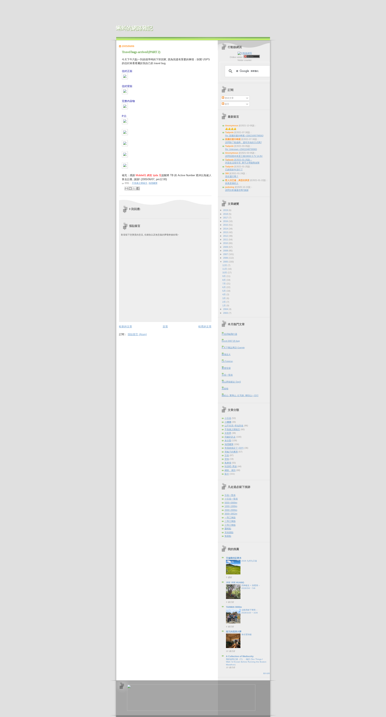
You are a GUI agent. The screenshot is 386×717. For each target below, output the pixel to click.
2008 (226, 250)
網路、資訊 (230, 470)
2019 (226, 210)
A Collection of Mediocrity (240, 656)
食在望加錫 (246, 634)
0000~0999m (231, 502)
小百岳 (228, 418)
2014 (226, 228)
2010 (226, 243)
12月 (225, 265)
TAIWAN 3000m (234, 607)
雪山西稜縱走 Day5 (231, 382)
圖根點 (228, 528)
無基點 (228, 536)
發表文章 (229, 98)
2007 (226, 254)
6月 (224, 287)
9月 (224, 276)
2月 (224, 302)
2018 (226, 214)
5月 (224, 291)
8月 (224, 280)
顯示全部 (266, 673)
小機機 (228, 422)
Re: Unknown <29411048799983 (241, 149)
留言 (226, 104)
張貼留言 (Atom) (137, 334)
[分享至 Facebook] (138, 188)
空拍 (227, 459)
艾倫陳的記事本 (233, 558)
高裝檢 (225, 388)
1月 (224, 305)
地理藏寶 (153, 183)
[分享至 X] (134, 188)
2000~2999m (231, 510)
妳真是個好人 (231, 183)
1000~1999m (231, 506)
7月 (224, 283)
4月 (224, 294)
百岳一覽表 (227, 375)
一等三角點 (230, 517)
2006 (226, 258)
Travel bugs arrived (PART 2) (141, 52)
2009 (226, 247)
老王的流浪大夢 (233, 631)
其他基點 (229, 532)
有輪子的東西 (231, 452)
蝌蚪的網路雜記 (134, 28)
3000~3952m (231, 513)
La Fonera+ (227, 361)
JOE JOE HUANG (235, 582)
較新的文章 (125, 326)
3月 (224, 298)
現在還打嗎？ (231, 176)
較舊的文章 (204, 326)
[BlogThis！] (130, 188)
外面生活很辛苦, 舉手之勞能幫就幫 (242, 163)
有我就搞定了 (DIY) (234, 448)
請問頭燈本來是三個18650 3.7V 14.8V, (244, 156)
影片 (227, 474)
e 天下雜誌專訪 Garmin (233, 347)
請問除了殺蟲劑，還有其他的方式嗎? (243, 142)
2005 (226, 261)
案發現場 (226, 368)
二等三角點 (230, 521)
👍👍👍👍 (230, 129)
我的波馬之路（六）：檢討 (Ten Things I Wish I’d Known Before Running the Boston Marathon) (246, 662)
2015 (226, 225)
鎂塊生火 (226, 354)
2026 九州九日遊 (249, 561)
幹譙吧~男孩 (231, 466)
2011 (226, 239)
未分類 (228, 440)
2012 (226, 236)
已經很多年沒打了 (234, 169)
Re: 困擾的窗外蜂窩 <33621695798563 (244, 135)
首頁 (165, 326)
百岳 (227, 455)
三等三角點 (230, 525)
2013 (226, 232)
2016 (226, 221)
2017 (226, 217)
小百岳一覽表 (231, 499)
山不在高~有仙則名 (234, 425)
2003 (226, 313)
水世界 (228, 433)
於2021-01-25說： (238, 159)
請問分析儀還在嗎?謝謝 (236, 190)
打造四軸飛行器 (229, 334)
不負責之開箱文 (139, 183)
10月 (225, 272)
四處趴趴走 (230, 437)
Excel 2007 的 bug (231, 341)
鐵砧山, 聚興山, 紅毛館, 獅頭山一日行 (240, 395)
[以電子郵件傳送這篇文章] (126, 188)
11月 (225, 269)
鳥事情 (228, 463)
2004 (226, 309)
